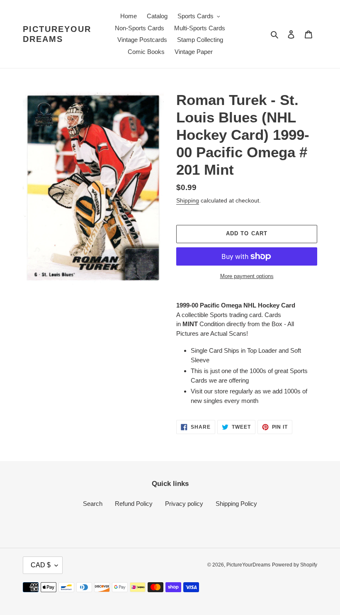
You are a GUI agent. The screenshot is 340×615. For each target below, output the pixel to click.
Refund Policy (134, 503)
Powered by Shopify (294, 565)
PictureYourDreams (57, 34)
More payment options (247, 276)
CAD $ (41, 565)
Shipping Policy (236, 503)
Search (92, 503)
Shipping (187, 200)
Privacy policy (184, 503)
